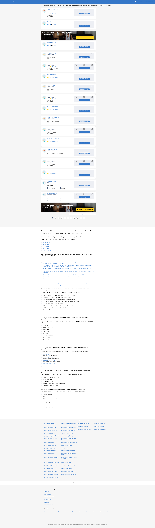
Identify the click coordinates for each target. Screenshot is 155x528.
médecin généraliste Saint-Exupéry (67, 469)
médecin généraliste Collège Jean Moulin (51, 428)
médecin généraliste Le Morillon (49, 447)
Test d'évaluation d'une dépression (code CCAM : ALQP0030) (57, 281)
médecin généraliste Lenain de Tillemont (68, 447)
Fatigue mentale (47, 248)
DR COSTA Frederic (51, 74)
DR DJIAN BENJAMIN (51, 64)
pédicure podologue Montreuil (48, 504)
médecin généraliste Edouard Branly (67, 433)
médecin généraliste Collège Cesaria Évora (68, 427)
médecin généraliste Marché (66, 451)
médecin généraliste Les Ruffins (66, 448)
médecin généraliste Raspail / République (51, 464)
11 (84, 218)
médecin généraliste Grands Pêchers (67, 440)
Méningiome (46, 244)
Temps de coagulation (48, 250)
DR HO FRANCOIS (51, 21)
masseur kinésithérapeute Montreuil (49, 496)
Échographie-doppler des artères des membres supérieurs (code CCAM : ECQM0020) (63, 276)
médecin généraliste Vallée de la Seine (51, 474)
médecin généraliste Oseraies (66, 455)
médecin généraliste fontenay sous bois (85, 424)
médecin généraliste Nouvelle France (50, 455)
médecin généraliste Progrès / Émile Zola (51, 462)
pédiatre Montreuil (46, 502)
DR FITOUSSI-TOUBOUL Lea (53, 117)
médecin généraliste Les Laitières (50, 448)
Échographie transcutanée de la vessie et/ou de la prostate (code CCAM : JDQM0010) (63, 274)
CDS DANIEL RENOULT (52, 181)
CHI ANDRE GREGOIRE (52, 193)
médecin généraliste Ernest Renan (50, 436)
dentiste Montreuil (46, 491)
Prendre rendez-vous (84, 13)
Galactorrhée (46, 246)
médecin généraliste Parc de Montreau (51, 457)
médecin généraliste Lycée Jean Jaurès (68, 450)
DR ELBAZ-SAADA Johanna (53, 138)
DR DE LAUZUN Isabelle (52, 96)
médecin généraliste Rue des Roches (50, 468)
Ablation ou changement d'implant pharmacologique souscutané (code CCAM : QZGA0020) (65, 285)
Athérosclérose (46, 242)
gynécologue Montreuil (47, 494)
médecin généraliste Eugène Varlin (67, 436)
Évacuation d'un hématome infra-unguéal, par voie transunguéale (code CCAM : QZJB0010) (65, 279)
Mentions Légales (50, 524)
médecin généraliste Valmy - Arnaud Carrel (68, 474)
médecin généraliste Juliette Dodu (50, 445)
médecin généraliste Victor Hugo (67, 476)
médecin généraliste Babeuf (49, 423)
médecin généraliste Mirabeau (49, 453)
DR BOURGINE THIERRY (52, 106)
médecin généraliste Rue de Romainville (68, 465)
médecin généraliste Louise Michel (50, 450)
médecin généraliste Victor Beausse (50, 476)
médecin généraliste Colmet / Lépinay (67, 428)
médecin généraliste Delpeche (49, 433)
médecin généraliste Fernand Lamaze (50, 438)
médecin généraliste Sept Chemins (67, 471)
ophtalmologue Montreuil (47, 499)
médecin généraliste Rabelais (66, 462)
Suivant (82, 214)
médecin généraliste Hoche (49, 442)
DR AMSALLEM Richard (52, 128)
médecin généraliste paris (99, 426)
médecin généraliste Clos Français (50, 427)
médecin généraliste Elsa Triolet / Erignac (51, 435)
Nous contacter (84, 524)
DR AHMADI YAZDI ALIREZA (53, 9)
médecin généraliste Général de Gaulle (51, 440)
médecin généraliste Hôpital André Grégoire (69, 442)
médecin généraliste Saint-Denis (50, 469)
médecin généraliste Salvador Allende (50, 471)
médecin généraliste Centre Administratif (68, 423)
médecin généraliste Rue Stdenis (66, 468)
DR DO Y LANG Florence (53, 170)
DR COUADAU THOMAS (52, 149)
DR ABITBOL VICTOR (51, 53)
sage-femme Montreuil (47, 505)
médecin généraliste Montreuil (48, 497)
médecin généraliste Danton (66, 432)
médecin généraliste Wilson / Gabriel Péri (51, 477)
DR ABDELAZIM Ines (51, 42)
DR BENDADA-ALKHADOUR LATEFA (55, 160)
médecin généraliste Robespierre (67, 464)
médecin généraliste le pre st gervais (84, 429)
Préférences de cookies (90, 524)
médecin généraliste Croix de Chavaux (51, 430)
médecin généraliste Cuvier (49, 432)
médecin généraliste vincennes (83, 423)
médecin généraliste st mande (83, 426)
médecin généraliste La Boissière (66, 445)
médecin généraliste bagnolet (99, 423)
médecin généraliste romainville (100, 424)
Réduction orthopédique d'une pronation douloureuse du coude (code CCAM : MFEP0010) (65, 283)
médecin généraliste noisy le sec (100, 429)
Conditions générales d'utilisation (59, 524)
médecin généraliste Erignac (66, 435)
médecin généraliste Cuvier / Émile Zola (68, 430)
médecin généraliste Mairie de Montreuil (51, 451)
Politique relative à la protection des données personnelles (73, 524)
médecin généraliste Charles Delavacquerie (51, 424)
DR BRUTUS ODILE (51, 85)
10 (80, 218)
